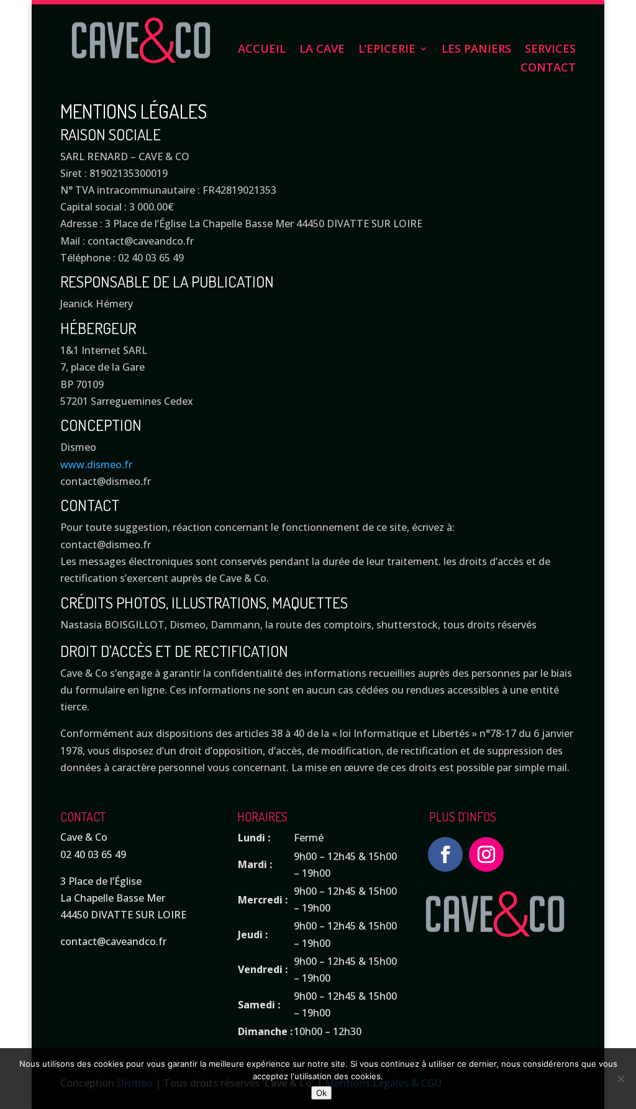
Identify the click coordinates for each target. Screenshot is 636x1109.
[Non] (620, 1078)
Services (550, 50)
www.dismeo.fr (96, 464)
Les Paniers (476, 50)
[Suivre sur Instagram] (486, 854)
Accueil (262, 50)
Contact (548, 69)
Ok (321, 1093)
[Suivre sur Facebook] (445, 854)
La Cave (322, 50)
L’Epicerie (387, 50)
